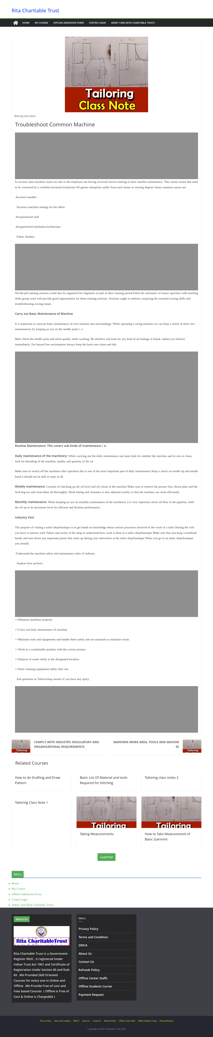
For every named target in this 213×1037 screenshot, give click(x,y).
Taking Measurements (97, 834)
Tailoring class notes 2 (161, 777)
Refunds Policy (89, 970)
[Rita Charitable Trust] (16, 23)
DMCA (83, 945)
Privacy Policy (88, 929)
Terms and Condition (93, 937)
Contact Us (86, 962)
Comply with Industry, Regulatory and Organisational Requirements (66, 744)
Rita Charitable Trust (35, 10)
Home (25, 22)
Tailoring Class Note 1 (31, 802)
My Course (41, 22)
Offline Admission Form (68, 22)
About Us (85, 954)
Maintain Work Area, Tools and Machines (146, 744)
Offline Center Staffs (93, 978)
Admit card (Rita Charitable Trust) (133, 22)
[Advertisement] (106, 156)
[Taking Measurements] (106, 799)
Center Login (97, 22)
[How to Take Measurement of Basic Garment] (171, 799)
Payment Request (91, 995)
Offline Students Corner (95, 986)
